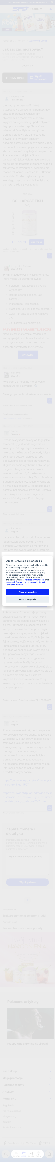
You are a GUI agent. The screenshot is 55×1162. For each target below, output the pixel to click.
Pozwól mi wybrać (14, 585)
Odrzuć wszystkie (27, 599)
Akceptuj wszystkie (28, 592)
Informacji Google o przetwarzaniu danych (26, 582)
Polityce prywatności (34, 580)
